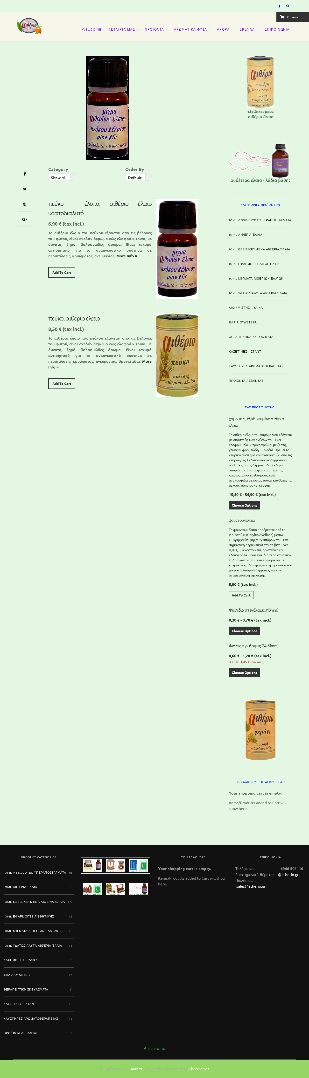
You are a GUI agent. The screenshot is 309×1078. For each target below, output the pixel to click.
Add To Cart (61, 272)
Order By (134, 169)
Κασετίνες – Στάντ (245, 351)
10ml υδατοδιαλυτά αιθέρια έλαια (258, 293)
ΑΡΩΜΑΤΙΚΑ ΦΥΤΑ (190, 29)
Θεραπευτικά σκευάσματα (251, 337)
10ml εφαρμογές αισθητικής (254, 264)
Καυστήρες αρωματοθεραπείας (256, 366)
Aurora (136, 1068)
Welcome (92, 29)
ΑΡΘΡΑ (223, 29)
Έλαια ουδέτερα (243, 322)
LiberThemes (198, 1068)
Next (300, 86)
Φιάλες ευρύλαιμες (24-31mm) (253, 646)
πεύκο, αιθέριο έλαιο (74, 318)
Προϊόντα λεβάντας (246, 380)
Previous (220, 86)
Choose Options (244, 505)
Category (58, 169)
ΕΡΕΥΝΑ (247, 29)
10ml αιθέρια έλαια (245, 234)
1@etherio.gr (287, 874)
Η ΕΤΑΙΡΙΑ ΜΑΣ (121, 29)
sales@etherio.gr (251, 886)
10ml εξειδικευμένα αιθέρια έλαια (259, 249)
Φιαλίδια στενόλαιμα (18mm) (253, 610)
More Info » (126, 255)
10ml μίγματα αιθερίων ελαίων (256, 278)
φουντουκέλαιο (242, 520)
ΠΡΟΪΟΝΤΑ (154, 29)
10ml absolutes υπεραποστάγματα (260, 220)
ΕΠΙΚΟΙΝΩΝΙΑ (277, 29)
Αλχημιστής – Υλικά (246, 307)
